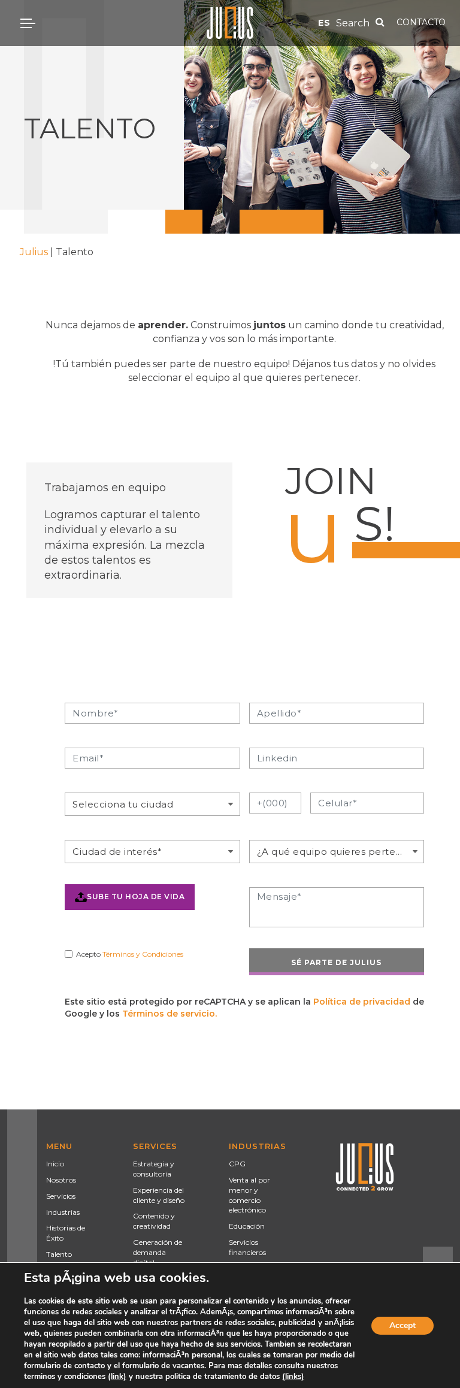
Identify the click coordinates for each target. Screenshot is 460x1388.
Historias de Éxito (65, 1232)
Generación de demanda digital (157, 1252)
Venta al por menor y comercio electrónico (249, 1194)
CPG (237, 1163)
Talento (59, 1254)
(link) (117, 1376)
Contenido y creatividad (154, 1220)
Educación (247, 1225)
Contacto (421, 22)
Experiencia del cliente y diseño (158, 1195)
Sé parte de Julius (336, 962)
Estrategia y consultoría (153, 1168)
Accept (402, 1325)
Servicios (60, 1196)
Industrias (63, 1212)
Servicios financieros (247, 1247)
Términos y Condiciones (142, 953)
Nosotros (61, 1179)
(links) (293, 1376)
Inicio (55, 1163)
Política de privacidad (361, 1001)
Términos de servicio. (169, 1013)
